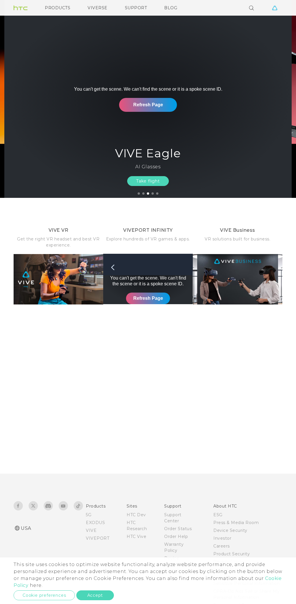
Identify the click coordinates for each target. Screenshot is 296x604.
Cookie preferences (44, 595)
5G (88, 514)
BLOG (170, 7)
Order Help (176, 536)
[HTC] (20, 7)
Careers (221, 546)
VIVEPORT (97, 538)
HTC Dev (136, 514)
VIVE (91, 530)
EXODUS (95, 522)
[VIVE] (275, 8)
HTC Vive (136, 536)
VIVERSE (98, 7)
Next (279, 99)
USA (26, 528)
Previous (16, 99)
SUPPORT (136, 7)
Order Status (178, 528)
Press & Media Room (236, 522)
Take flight (148, 181)
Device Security (230, 530)
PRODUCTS (57, 7)
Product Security (231, 553)
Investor (222, 538)
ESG (218, 514)
